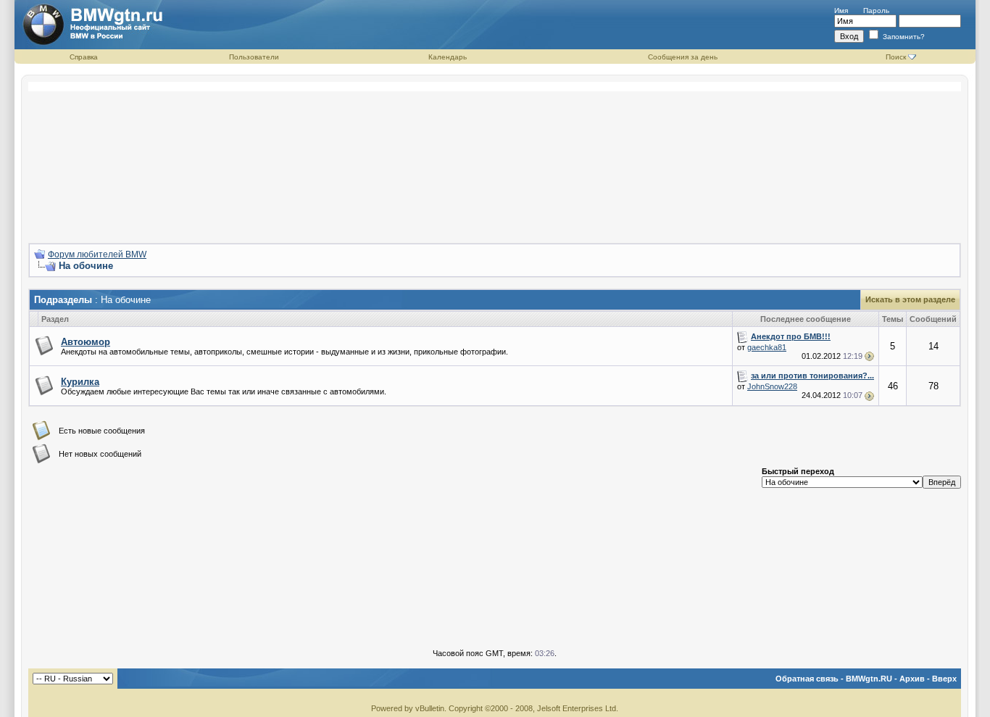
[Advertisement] (495, 156)
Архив (912, 678)
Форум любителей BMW (97, 254)
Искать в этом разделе (910, 299)
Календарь (447, 57)
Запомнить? (903, 37)
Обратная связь (807, 678)
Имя (841, 10)
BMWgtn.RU (869, 678)
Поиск (896, 57)
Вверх (944, 678)
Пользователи (254, 57)
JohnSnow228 (772, 386)
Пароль (876, 10)
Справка (84, 57)
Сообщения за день (682, 57)
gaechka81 (766, 347)
